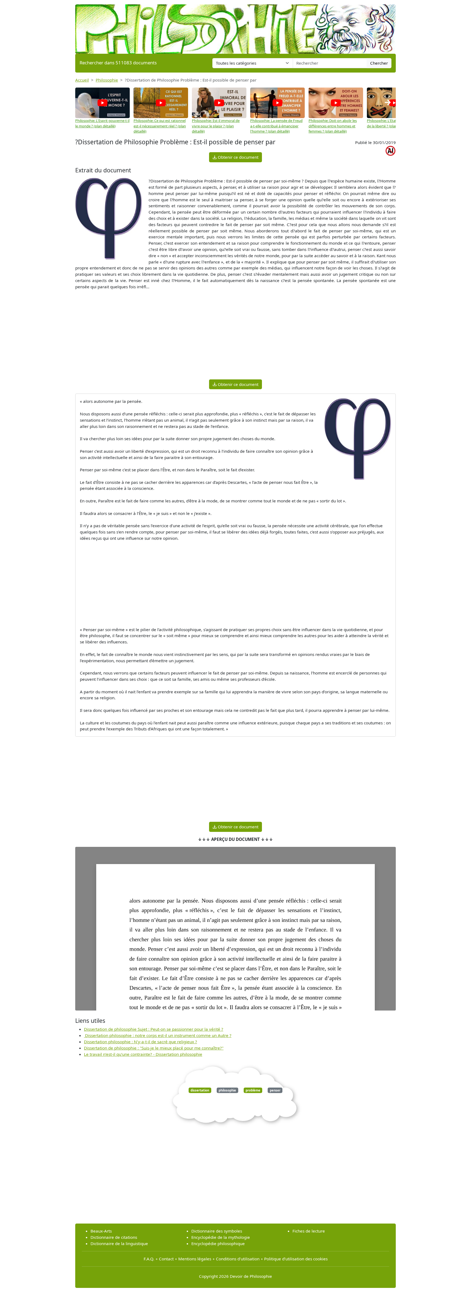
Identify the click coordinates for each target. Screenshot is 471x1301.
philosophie (227, 1090)
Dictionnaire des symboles (216, 1231)
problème (253, 1090)
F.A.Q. (149, 1258)
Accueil (82, 80)
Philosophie (107, 80)
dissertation (200, 1090)
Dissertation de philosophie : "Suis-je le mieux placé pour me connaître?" (154, 1048)
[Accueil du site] (235, 26)
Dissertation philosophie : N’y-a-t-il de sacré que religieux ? (140, 1041)
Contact (166, 1258)
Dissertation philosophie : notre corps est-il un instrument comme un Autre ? (157, 1035)
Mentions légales (194, 1258)
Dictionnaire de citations (113, 1237)
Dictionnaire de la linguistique (119, 1243)
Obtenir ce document (237, 157)
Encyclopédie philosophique (218, 1243)
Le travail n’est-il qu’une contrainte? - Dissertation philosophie (143, 1054)
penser (275, 1090)
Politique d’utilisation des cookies (296, 1258)
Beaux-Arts (101, 1231)
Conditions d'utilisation (237, 1258)
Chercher (379, 63)
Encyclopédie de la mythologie (220, 1237)
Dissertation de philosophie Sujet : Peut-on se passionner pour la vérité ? (153, 1029)
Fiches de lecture (308, 1231)
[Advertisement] (235, 337)
